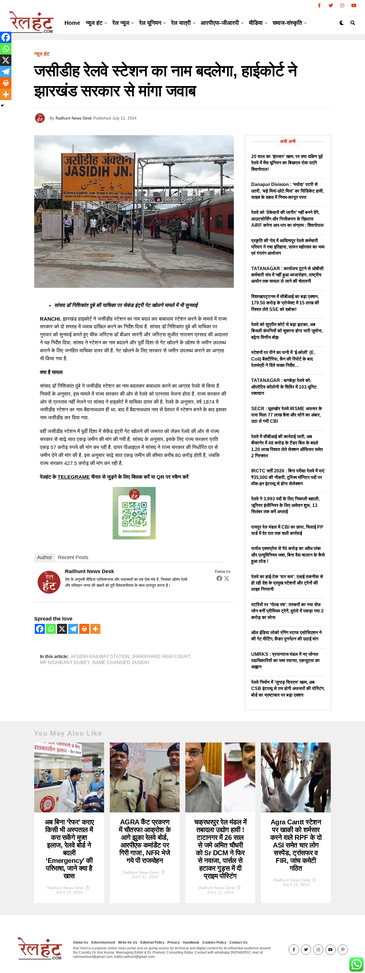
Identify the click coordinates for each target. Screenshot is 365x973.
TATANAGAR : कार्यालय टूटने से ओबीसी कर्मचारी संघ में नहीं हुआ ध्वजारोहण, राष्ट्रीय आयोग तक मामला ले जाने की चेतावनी (287, 275)
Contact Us (238, 942)
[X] (62, 629)
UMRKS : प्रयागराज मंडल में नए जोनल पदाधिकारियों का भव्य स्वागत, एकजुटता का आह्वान (285, 660)
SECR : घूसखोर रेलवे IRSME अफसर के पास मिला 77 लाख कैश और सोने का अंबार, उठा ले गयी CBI (286, 415)
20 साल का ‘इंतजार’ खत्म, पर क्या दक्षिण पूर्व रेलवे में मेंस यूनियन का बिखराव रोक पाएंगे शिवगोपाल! (287, 163)
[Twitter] (226, 578)
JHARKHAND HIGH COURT (161, 656)
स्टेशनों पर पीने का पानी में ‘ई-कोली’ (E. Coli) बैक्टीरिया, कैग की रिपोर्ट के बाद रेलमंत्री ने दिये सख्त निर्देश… (283, 359)
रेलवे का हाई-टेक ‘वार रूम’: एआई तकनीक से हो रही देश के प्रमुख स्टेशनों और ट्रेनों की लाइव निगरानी (287, 583)
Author (44, 557)
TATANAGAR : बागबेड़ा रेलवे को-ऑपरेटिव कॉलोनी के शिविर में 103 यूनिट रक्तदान (284, 387)
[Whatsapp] (51, 629)
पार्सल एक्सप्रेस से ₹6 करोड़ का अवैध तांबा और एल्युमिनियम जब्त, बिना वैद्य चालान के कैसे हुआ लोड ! (288, 555)
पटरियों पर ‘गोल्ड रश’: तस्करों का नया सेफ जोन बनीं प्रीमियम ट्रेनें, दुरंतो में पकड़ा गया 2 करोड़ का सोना (287, 611)
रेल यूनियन (150, 23)
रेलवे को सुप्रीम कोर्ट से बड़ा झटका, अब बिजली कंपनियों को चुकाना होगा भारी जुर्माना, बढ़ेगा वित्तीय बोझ (287, 331)
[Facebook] (219, 578)
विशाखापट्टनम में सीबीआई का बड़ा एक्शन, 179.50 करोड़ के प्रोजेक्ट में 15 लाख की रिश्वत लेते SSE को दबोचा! (285, 303)
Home (72, 23)
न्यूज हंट (94, 23)
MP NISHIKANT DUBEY (65, 662)
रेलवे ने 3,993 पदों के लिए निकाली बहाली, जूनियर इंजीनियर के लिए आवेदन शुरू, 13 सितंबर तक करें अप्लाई (285, 505)
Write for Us (127, 942)
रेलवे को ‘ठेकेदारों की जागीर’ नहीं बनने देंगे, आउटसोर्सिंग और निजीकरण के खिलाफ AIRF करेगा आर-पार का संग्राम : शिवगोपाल (287, 219)
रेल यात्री (181, 23)
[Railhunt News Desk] (49, 592)
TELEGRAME (74, 477)
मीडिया (256, 23)
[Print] (84, 629)
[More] (95, 629)
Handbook (191, 942)
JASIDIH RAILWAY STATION (99, 656)
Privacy (173, 942)
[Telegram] (73, 629)
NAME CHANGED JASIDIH (120, 662)
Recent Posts (73, 557)
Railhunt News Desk (74, 118)
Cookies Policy (214, 942)
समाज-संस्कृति (287, 23)
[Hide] (2, 105)
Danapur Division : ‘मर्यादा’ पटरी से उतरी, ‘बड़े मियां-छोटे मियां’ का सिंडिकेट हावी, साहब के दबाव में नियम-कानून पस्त (287, 191)
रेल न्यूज (120, 23)
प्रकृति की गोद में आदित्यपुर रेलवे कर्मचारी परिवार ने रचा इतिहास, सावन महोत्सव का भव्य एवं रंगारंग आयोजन (288, 247)
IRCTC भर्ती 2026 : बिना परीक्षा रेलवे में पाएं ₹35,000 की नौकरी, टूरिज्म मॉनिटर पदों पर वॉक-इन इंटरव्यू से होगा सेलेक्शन (287, 477)
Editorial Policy (152, 942)
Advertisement (103, 942)
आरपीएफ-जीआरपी (220, 23)
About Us (80, 942)
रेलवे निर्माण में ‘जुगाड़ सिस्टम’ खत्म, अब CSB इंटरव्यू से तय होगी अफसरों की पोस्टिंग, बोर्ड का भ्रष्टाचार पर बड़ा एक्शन (288, 688)
